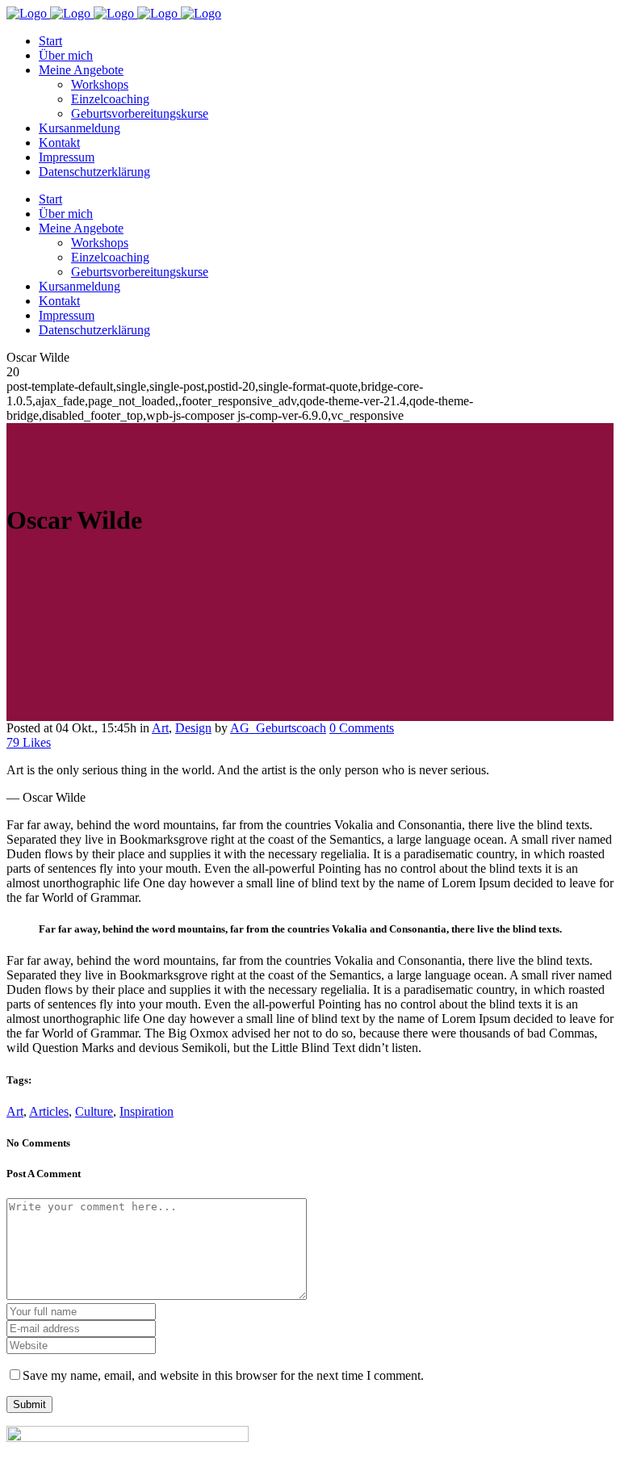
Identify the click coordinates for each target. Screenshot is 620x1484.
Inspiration (146, 1111)
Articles (49, 1111)
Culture (94, 1111)
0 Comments (361, 728)
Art (160, 728)
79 (28, 742)
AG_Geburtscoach (278, 728)
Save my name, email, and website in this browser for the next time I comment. (223, 1375)
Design (193, 728)
